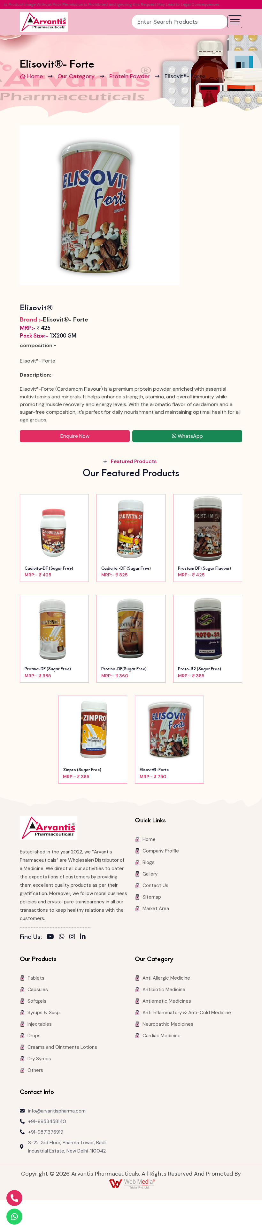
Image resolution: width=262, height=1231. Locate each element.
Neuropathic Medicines (168, 1024)
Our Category (76, 76)
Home (34, 76)
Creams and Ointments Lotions (62, 1047)
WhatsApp (189, 436)
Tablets (35, 978)
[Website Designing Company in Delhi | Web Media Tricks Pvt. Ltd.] (133, 1183)
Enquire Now (74, 436)
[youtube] (50, 937)
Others (35, 1070)
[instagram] (72, 937)
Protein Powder (129, 76)
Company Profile (161, 851)
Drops (34, 1035)
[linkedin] (83, 937)
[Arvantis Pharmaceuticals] (44, 22)
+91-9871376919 (45, 1132)
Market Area (156, 908)
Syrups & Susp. (44, 1012)
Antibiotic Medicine (164, 989)
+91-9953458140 (47, 1121)
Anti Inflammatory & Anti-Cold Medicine (187, 1012)
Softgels (36, 1001)
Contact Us (155, 885)
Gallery (150, 874)
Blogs (149, 862)
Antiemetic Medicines (167, 1001)
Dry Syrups (39, 1059)
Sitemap (152, 897)
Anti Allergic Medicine (166, 978)
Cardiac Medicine (162, 1035)
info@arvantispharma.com (57, 1111)
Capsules (37, 989)
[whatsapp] (62, 937)
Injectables (39, 1024)
